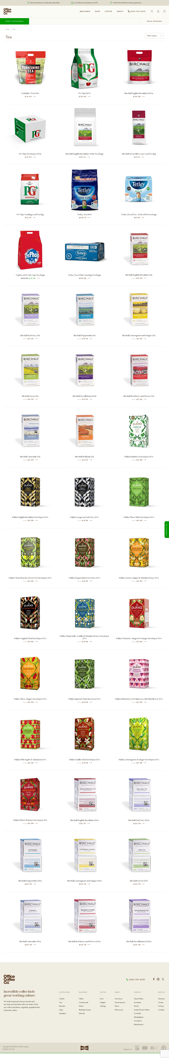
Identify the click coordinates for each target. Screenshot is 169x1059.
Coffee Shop (64, 992)
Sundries (62, 1013)
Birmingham (138, 1017)
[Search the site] (152, 11)
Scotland (137, 1002)
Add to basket (30, 70)
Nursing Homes (85, 1010)
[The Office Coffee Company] (7, 11)
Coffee (108, 11)
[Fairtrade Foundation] (137, 1048)
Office (81, 999)
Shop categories (15, 21)
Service (161, 992)
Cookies (161, 1010)
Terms (160, 1002)
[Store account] (158, 11)
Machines (85, 11)
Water (81, 1006)
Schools (82, 1013)
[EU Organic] (144, 1048)
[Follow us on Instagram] (158, 979)
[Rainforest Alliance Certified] (164, 1048)
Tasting (103, 1006)
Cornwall (137, 1013)
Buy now (30, 76)
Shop (97, 11)
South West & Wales (141, 1010)
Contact (137, 992)
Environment (120, 1002)
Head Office (138, 999)
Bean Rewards (154, 21)
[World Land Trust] (154, 1048)
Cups (61, 1010)
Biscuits (62, 1006)
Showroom (119, 1010)
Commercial (83, 1002)
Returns (161, 999)
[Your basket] (164, 11)
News (117, 1006)
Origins (103, 1002)
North (136, 1006)
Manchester (138, 1024)
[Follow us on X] (163, 979)
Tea (60, 1002)
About (120, 11)
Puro (102, 999)
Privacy (161, 1006)
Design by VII (127, 1049)
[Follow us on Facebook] (154, 979)
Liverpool (137, 1021)
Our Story (118, 999)
